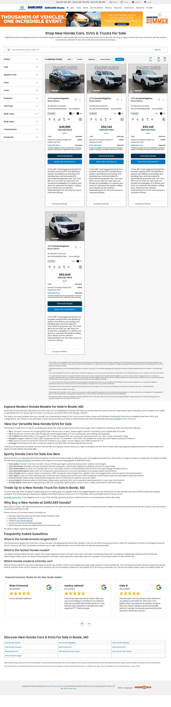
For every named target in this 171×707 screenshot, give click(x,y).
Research (140, 8)
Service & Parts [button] (96, 8)
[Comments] (80, 119)
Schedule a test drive (12, 497)
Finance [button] (108, 8)
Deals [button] (85, 8)
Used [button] (79, 8)
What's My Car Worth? (64, 162)
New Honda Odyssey (120, 643)
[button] (82, 79)
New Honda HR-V (119, 647)
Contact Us (129, 8)
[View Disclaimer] (69, 119)
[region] (65, 143)
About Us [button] (118, 8)
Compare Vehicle (59, 204)
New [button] (72, 8)
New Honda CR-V (12, 651)
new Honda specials (25, 520)
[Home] (67, 8)
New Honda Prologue (13, 656)
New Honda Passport (13, 647)
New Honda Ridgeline (67, 643)
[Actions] (80, 100)
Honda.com (72, 689)
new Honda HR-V (115, 419)
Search (158, 50)
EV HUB (149, 8)
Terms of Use (61, 686)
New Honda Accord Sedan (69, 651)
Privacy (53, 686)
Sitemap (47, 686)
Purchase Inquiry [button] (65, 156)
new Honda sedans (22, 460)
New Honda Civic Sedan (122, 651)
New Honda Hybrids (12, 643)
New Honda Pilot (65, 647)
